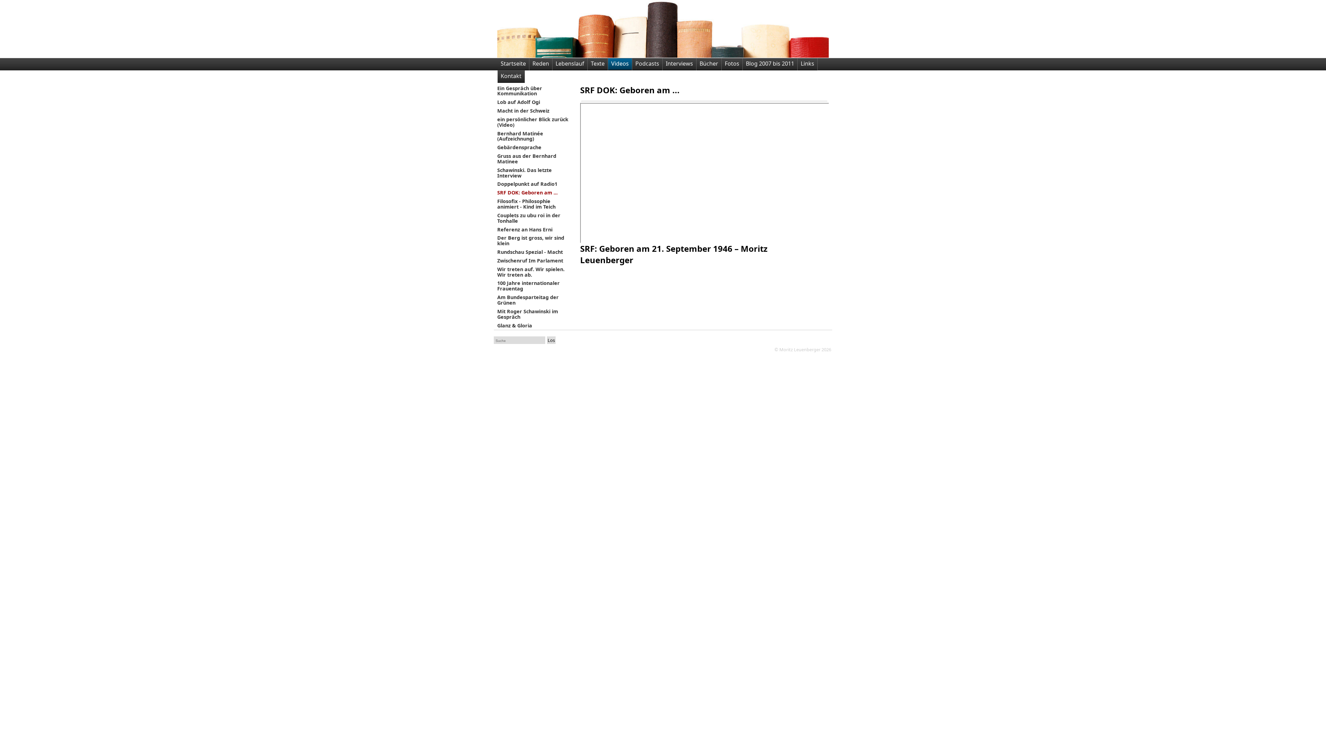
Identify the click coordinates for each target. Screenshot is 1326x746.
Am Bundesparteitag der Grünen (528, 300)
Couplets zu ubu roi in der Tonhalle (528, 218)
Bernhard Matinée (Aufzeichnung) (520, 136)
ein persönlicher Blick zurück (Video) (532, 122)
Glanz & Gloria (514, 326)
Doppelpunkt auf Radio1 (527, 184)
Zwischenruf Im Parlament (530, 261)
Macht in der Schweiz (523, 111)
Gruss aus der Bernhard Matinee (526, 159)
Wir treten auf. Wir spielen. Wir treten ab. (531, 272)
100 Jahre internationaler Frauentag (528, 286)
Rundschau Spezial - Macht (530, 252)
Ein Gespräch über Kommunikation (519, 91)
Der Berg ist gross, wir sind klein (530, 241)
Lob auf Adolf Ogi (518, 102)
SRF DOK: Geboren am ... (527, 193)
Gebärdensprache (519, 148)
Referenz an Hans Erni (524, 230)
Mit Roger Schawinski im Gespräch (527, 314)
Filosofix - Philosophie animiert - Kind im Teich (526, 204)
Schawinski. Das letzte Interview (524, 173)
